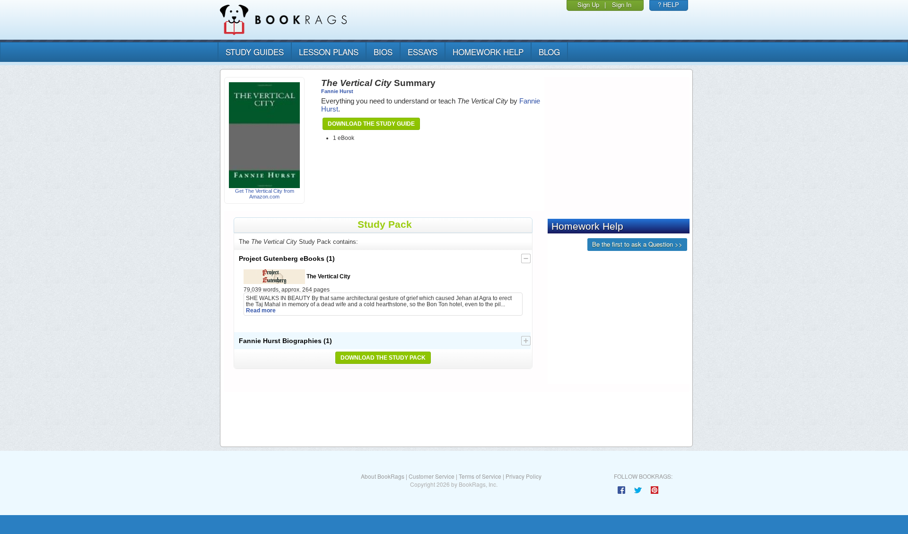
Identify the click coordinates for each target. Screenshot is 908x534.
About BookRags (382, 476)
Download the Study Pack (383, 357)
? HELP (668, 4)
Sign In (621, 4)
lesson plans (328, 52)
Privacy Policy (523, 476)
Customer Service (431, 476)
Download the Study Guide (371, 124)
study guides (255, 52)
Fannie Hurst (337, 91)
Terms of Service (480, 476)
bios (383, 52)
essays (422, 52)
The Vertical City (327, 276)
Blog (549, 52)
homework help (488, 52)
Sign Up (588, 4)
